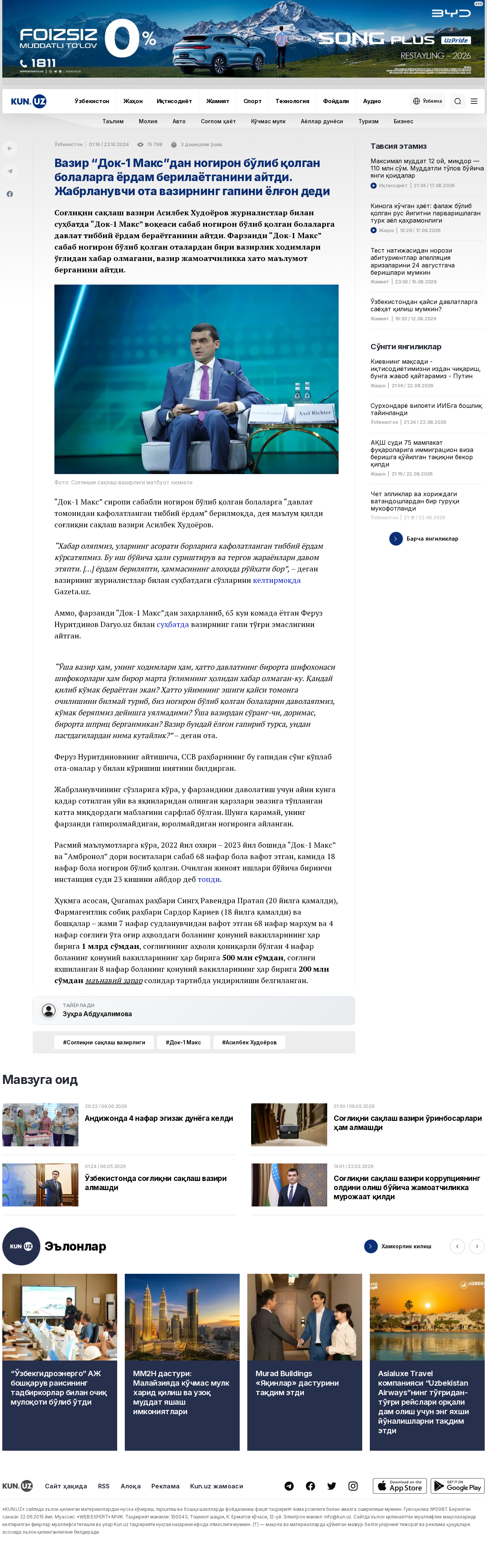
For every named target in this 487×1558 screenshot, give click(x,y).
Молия (148, 121)
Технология (292, 101)
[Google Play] (458, 1486)
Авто (179, 121)
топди (209, 879)
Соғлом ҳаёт (218, 121)
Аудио (372, 101)
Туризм (368, 121)
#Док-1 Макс (183, 1042)
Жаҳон (133, 101)
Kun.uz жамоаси (216, 1486)
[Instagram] (353, 1486)
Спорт (253, 101)
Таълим (113, 121)
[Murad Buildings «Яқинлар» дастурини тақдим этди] (304, 1362)
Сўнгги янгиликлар (406, 346)
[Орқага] (10, 148)
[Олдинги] (457, 1246)
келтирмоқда (277, 580)
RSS (104, 1486)
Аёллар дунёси (322, 121)
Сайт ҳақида (66, 1486)
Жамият (217, 101)
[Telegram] (10, 171)
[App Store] (400, 1486)
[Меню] (474, 101)
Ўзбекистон (92, 101)
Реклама (165, 1486)
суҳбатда (173, 624)
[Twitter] (331, 1486)
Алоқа (131, 1486)
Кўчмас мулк (268, 121)
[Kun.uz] (28, 101)
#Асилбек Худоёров (249, 1042)
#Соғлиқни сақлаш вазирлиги (104, 1042)
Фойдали (336, 101)
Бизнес (403, 121)
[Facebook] (10, 194)
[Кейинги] (477, 1246)
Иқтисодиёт (174, 101)
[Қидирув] (458, 101)
